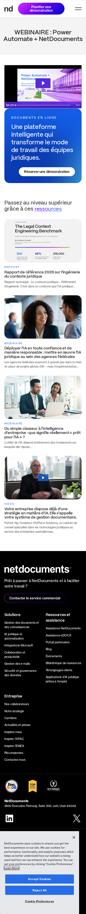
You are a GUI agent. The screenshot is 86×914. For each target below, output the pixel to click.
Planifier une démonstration (41, 8)
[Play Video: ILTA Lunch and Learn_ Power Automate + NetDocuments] (43, 83)
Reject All (40, 890)
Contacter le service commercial (34, 598)
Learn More (11, 868)
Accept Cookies (39, 879)
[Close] (73, 837)
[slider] (43, 105)
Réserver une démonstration (47, 172)
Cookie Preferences (39, 901)
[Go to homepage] (8, 9)
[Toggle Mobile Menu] (78, 8)
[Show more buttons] (78, 105)
